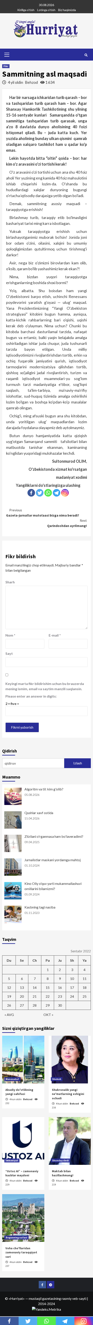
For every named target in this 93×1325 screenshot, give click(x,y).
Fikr (5, 66)
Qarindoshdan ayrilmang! (67, 523)
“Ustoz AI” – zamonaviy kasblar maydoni (21, 1173)
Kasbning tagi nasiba (39, 907)
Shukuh (56, 1079)
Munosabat (12, 1079)
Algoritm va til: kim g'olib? (43, 789)
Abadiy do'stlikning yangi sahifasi (19, 1092)
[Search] (86, 55)
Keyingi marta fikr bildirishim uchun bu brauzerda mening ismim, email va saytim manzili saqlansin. (44, 686)
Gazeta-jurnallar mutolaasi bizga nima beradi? (42, 512)
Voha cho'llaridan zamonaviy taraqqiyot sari (21, 1252)
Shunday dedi (60, 1160)
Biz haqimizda (67, 10)
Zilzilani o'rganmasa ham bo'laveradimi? (53, 836)
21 (35, 996)
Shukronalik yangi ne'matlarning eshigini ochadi (68, 1094)
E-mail (55, 635)
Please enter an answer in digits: (31, 696)
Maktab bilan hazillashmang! (62, 1173)
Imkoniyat (12, 1160)
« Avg (9, 1014)
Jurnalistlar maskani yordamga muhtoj (52, 860)
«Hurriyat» (17, 1298)
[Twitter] (39, 493)
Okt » (48, 1014)
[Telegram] (56, 493)
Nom (10, 635)
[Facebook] (31, 493)
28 (35, 1005)
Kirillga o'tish (25, 10)
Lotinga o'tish (46, 10)
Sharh (10, 582)
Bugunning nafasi (16, 1237)
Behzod (31, 82)
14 (35, 987)
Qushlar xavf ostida (38, 813)
